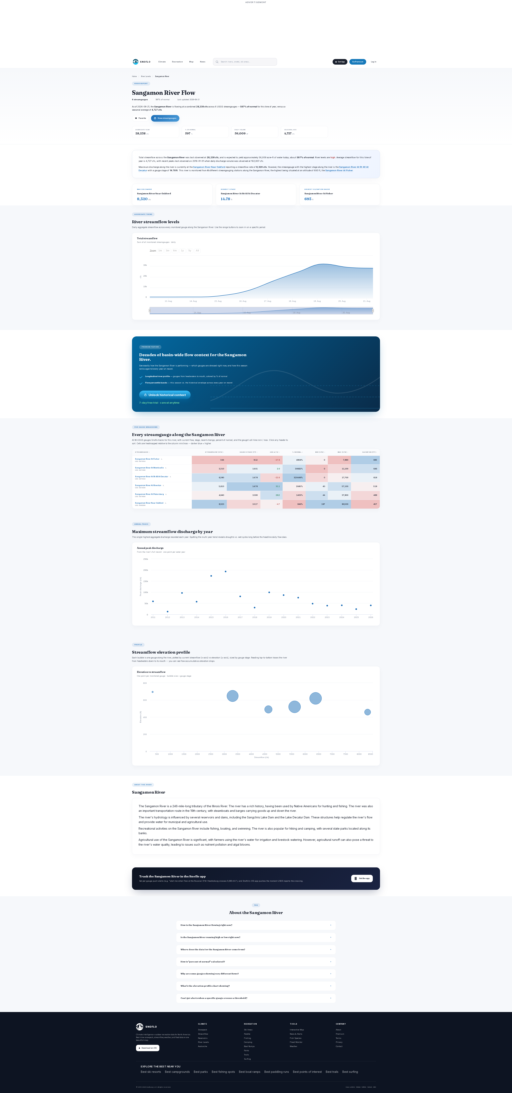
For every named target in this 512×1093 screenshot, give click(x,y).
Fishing (247, 1038)
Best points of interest (307, 1071)
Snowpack (202, 1030)
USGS (352, 1087)
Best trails (332, 1071)
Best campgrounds (177, 1071)
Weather (293, 1046)
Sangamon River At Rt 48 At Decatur (240, 193)
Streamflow (203, 1034)
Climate (162, 62)
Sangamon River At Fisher (339, 170)
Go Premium (357, 62)
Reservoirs (202, 1038)
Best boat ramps (249, 1071)
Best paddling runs (276, 1071)
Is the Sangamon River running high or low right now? (210, 937)
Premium (340, 1034)
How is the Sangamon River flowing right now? (206, 925)
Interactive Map (297, 1030)
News (202, 62)
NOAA (358, 1087)
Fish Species (295, 1038)
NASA (369, 1087)
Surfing (247, 1059)
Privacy (339, 1042)
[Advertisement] (256, 29)
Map (191, 62)
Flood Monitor (296, 1042)
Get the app (362, 878)
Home (134, 76)
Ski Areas (248, 1030)
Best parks (201, 1071)
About (338, 1030)
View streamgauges (165, 118)
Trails (246, 1055)
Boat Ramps (249, 1046)
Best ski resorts (151, 1071)
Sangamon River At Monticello (149, 468)
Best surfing (350, 1071)
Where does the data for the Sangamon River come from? (213, 949)
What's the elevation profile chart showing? (205, 986)
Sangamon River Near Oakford (209, 167)
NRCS (364, 1087)
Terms (338, 1038)
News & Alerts (296, 1034)
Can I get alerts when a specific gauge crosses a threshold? (214, 998)
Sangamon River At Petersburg (149, 494)
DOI (374, 1087)
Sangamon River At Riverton (148, 485)
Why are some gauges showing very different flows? (210, 973)
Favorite (140, 118)
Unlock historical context (167, 395)
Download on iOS (149, 1048)
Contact (339, 1046)
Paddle (247, 1034)
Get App (341, 62)
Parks (246, 1050)
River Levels (146, 76)
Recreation (177, 62)
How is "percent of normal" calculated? (203, 961)
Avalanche (202, 1046)
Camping (248, 1042)
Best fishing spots (223, 1071)
